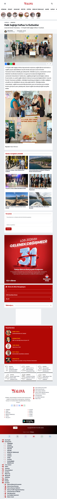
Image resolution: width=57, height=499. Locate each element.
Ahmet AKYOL (16, 331)
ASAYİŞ (47, 9)
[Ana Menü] (5, 3)
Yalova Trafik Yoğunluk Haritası (42, 392)
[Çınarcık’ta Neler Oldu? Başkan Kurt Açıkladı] (17, 162)
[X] (14, 405)
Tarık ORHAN (15, 345)
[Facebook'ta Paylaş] (6, 64)
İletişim (7, 480)
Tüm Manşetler (38, 395)
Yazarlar (7, 468)
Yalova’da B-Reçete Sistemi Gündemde (46, 369)
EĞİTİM (29, 9)
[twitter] (17, 436)
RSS (16, 427)
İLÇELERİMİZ (10, 461)
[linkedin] (50, 436)
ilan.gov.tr (8, 417)
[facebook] (9, 436)
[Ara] (52, 4)
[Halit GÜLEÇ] (8, 353)
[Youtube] (22, 405)
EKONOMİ (16, 9)
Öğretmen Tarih (16, 347)
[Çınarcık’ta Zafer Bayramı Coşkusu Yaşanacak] (40, 180)
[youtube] (34, 436)
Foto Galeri (8, 464)
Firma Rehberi (9, 470)
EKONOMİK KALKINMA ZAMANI (20, 354)
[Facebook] (12, 405)
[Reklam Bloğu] (28, 259)
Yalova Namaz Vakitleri (40, 390)
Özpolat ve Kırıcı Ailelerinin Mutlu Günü (16, 188)
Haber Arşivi (38, 398)
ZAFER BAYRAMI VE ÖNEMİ (19, 333)
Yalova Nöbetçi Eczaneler (41, 387)
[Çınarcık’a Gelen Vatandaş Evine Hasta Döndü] (17, 199)
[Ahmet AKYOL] (8, 332)
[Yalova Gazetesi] (28, 4)
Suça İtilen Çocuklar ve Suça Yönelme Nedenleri (24, 360)
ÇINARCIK (12, 22)
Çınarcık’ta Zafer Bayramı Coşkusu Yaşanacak (30, 378)
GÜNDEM (3, 9)
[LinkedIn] (19, 405)
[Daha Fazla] (14, 64)
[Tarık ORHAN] (8, 346)
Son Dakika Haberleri (40, 397)
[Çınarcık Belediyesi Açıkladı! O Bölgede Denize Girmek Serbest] (40, 162)
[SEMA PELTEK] (8, 359)
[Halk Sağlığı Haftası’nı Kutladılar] (28, 48)
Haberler (6, 22)
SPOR (7, 411)
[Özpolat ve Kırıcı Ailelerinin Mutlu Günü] (17, 180)
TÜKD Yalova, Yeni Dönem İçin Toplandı (47, 378)
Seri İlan (7, 472)
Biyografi (7, 475)
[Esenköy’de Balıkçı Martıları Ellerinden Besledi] (40, 199)
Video (6, 466)
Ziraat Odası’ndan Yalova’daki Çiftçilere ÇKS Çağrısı (14, 378)
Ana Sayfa (7, 440)
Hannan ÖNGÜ (16, 338)
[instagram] (25, 436)
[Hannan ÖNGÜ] (8, 339)
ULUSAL (9, 459)
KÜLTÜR (23, 9)
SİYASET (10, 9)
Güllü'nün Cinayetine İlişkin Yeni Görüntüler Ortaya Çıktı (13, 369)
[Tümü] (50, 305)
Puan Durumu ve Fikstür (40, 393)
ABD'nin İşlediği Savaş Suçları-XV (20, 340)
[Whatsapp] (24, 405)
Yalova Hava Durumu (39, 389)
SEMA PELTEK (15, 358)
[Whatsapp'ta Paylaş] (11, 64)
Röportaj (7, 473)
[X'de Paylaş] (8, 64)
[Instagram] (17, 405)
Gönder (9, 228)
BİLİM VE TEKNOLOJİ (37, 9)
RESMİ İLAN (10, 463)
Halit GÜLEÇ (15, 352)
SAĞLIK (52, 9)
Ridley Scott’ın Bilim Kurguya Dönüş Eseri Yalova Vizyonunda (31, 369)
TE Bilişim (32, 432)
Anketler (7, 477)
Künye (6, 479)
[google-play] (28, 421)
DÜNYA (7, 416)
